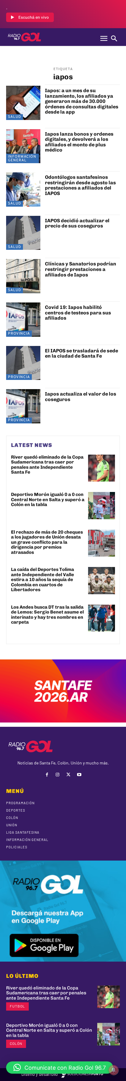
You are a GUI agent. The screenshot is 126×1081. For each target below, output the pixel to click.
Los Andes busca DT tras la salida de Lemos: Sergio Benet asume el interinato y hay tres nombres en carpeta (47, 614)
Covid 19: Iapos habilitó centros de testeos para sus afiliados (78, 312)
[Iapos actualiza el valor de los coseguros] (23, 406)
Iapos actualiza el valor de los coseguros (80, 396)
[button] (59, 1067)
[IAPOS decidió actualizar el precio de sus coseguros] (23, 233)
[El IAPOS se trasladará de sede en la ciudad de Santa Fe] (23, 363)
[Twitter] (68, 775)
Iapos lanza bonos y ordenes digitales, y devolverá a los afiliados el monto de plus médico (79, 142)
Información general (22, 158)
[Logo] (24, 37)
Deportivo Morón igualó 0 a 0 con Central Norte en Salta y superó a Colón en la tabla (47, 499)
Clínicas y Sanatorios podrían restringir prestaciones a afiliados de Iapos (80, 269)
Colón (16, 1043)
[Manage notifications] (113, 1070)
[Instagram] (57, 775)
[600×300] (63, 720)
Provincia (19, 333)
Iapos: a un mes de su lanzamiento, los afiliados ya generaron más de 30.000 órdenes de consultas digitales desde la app (81, 101)
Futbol (17, 1006)
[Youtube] (79, 775)
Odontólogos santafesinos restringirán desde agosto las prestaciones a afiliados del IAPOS (80, 185)
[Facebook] (47, 775)
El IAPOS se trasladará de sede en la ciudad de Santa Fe (81, 353)
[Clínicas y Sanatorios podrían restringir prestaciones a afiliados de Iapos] (23, 276)
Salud (14, 116)
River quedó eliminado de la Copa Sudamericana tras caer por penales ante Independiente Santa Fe (47, 464)
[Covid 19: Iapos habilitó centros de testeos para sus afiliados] (23, 319)
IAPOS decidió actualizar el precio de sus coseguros (77, 223)
